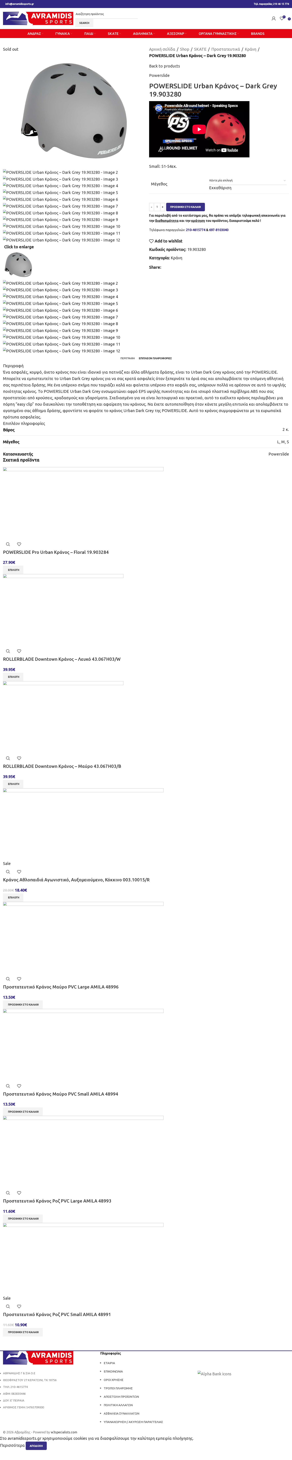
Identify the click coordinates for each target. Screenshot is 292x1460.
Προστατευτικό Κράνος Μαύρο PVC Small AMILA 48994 (60, 1093)
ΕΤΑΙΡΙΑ (109, 1363)
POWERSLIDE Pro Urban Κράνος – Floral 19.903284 (56, 552)
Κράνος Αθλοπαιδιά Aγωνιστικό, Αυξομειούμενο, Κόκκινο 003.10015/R (76, 879)
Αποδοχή (36, 1445)
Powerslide (159, 75)
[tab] (127, 358)
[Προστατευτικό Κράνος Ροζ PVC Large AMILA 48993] (83, 1151)
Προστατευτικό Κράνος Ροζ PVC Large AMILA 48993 (57, 1200)
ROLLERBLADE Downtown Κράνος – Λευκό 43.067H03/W (62, 659)
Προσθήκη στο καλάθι (185, 206)
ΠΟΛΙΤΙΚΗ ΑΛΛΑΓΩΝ (118, 1405)
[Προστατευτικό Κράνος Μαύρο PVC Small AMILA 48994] (83, 1044)
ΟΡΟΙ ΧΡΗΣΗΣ (113, 1380)
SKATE (200, 49)
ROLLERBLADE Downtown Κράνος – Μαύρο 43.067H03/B (62, 766)
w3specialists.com (64, 1432)
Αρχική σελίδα (162, 49)
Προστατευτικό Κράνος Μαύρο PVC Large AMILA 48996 (61, 986)
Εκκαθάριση (220, 187)
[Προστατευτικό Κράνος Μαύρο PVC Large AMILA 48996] (83, 937)
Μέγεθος (159, 184)
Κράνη (250, 49)
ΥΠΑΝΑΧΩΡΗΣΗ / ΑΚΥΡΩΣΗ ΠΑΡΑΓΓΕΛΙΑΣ (133, 1422)
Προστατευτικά (225, 49)
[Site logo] (38, 18)
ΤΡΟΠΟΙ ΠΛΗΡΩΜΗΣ (118, 1388)
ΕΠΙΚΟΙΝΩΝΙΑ (113, 1371)
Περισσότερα (13, 1445)
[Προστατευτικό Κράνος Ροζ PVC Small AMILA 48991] (83, 1258)
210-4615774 (195, 230)
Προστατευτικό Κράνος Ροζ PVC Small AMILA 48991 (57, 1314)
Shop (184, 49)
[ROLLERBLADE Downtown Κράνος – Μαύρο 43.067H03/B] (63, 716)
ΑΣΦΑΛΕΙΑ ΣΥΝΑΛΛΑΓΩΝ (121, 1413)
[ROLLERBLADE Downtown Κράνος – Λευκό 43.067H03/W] (63, 609)
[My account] (274, 18)
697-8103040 (218, 230)
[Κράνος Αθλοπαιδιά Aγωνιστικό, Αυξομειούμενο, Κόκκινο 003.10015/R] (83, 824)
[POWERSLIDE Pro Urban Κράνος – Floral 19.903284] (83, 502)
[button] (23, 1004)
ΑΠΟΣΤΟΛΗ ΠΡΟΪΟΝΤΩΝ (121, 1396)
